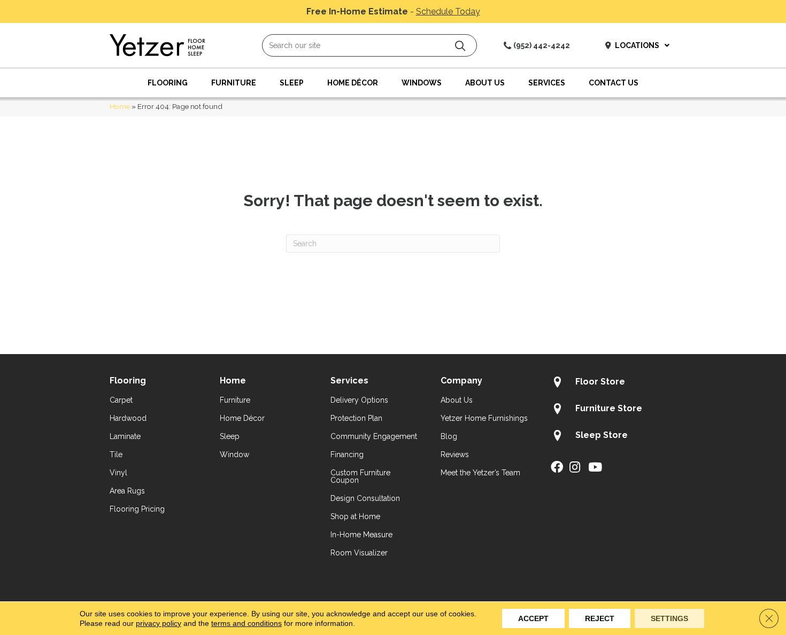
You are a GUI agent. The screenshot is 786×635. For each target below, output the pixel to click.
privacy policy (158, 623)
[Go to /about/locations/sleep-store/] (613, 437)
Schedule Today (448, 11)
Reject (599, 618)
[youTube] (595, 468)
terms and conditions (246, 623)
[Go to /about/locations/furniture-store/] (613, 410)
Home (120, 106)
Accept (533, 618)
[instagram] (574, 468)
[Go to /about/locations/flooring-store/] (613, 383)
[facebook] (557, 468)
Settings (669, 618)
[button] (460, 46)
